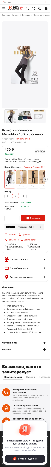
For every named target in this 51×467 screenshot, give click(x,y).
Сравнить (26, 234)
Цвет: (7, 167)
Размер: (8, 192)
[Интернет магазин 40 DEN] (15, 8)
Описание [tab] (7, 287)
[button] (11, 239)
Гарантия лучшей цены (25, 405)
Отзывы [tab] (7, 349)
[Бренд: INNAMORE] (40, 151)
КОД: (4, 142)
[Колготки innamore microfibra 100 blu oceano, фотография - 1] (25, 64)
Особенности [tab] (9, 342)
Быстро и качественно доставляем (25, 390)
